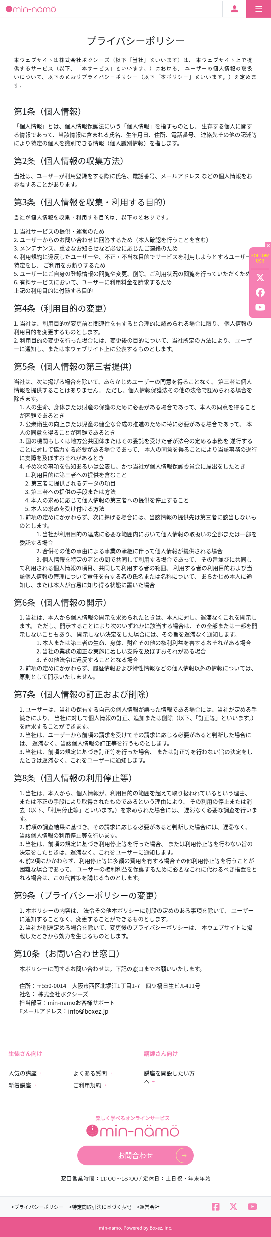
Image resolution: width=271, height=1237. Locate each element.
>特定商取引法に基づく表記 (100, 1206)
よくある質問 (90, 1073)
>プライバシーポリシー (37, 1206)
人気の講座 (22, 1073)
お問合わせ (135, 1155)
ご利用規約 (87, 1085)
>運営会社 (148, 1206)
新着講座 (19, 1085)
